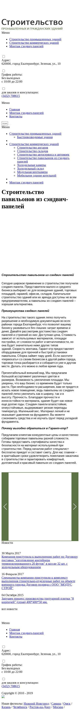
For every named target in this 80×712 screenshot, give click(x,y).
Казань (6, 707)
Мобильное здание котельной (36, 175)
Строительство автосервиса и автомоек (43, 154)
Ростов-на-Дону (40, 707)
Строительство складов (32, 151)
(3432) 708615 (11, 95)
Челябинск (20, 707)
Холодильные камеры (31, 165)
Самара (56, 703)
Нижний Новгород (36, 703)
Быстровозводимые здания (35, 137)
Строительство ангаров (32, 147)
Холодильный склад (30, 168)
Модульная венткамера (32, 172)
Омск (66, 703)
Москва (58, 707)
